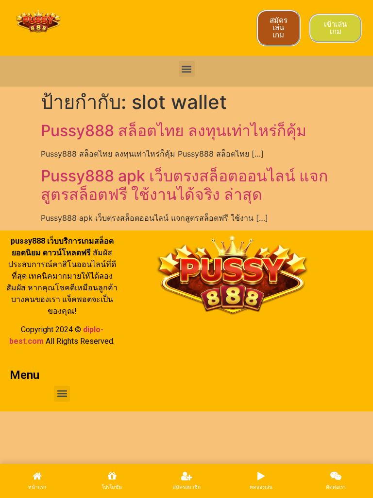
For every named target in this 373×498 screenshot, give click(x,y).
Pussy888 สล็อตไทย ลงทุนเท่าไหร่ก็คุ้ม (173, 130)
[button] (187, 69)
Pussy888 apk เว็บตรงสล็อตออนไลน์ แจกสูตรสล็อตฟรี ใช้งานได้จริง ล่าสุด (184, 185)
